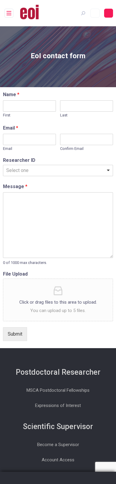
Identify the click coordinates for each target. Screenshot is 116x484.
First (6, 115)
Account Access (58, 460)
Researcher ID (19, 160)
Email (10, 128)
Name (11, 94)
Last (64, 115)
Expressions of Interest (58, 405)
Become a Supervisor (58, 444)
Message (15, 186)
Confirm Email (72, 148)
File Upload (15, 274)
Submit (15, 334)
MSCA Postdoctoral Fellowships (58, 390)
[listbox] (58, 170)
